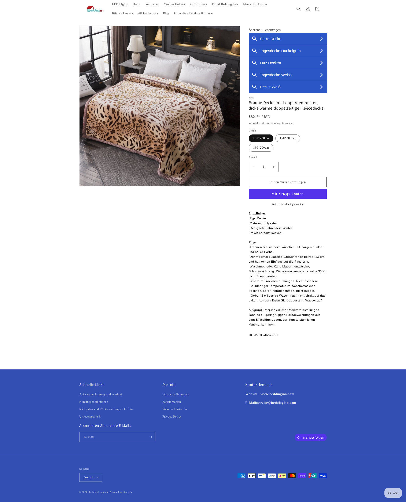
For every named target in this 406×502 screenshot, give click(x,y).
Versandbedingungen (175, 394)
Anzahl (253, 157)
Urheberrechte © (90, 416)
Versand (253, 123)
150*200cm (288, 138)
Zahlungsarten (171, 401)
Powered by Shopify (121, 492)
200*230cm (261, 138)
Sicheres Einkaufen (175, 409)
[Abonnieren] (150, 437)
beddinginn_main (99, 492)
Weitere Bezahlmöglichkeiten (288, 204)
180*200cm (261, 147)
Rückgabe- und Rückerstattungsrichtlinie (106, 409)
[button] (298, 9)
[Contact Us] (260, 394)
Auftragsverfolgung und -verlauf (100, 394)
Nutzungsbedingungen (93, 401)
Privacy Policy (172, 416)
